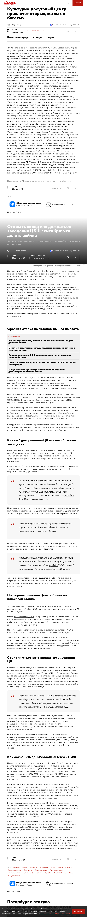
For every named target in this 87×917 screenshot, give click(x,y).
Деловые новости (14, 873)
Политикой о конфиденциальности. (55, 914)
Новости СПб (28, 873)
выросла (56, 380)
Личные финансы (56, 870)
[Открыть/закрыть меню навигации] (65, 3)
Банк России (28, 870)
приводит (69, 495)
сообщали (57, 640)
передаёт (53, 565)
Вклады (24, 867)
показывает (63, 803)
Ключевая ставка (41, 870)
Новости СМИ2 (14, 212)
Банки (53, 867)
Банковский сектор (65, 867)
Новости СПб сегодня (43, 873)
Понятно (78, 911)
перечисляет (70, 774)
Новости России (60, 873)
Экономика (44, 867)
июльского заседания (24, 617)
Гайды (71, 873)
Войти (78, 3)
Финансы (33, 867)
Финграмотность (14, 875)
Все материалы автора (37, 31)
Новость (16, 867)
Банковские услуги (14, 870)
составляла (12, 388)
